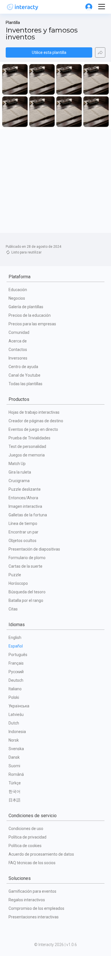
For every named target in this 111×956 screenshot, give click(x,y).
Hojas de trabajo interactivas (34, 412)
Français (16, 663)
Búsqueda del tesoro (27, 592)
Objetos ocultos (22, 540)
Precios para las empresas (32, 324)
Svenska (16, 748)
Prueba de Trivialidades (29, 438)
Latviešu (16, 714)
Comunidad (19, 332)
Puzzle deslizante (25, 489)
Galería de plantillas (26, 307)
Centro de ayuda (23, 366)
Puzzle (15, 575)
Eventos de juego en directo (33, 429)
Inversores (18, 358)
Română (16, 774)
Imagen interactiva (25, 506)
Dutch (14, 723)
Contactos (18, 349)
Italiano (15, 689)
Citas (13, 609)
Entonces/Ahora (23, 498)
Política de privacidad (27, 837)
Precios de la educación (30, 315)
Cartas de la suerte (25, 566)
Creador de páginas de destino (36, 421)
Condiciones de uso (26, 828)
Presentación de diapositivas (34, 549)
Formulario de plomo (27, 557)
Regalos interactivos (27, 900)
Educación (18, 289)
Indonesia (17, 731)
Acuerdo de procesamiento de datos (41, 854)
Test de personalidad (27, 446)
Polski (14, 697)
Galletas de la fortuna (28, 515)
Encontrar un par (23, 532)
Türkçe (15, 783)
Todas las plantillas (25, 383)
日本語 (14, 800)
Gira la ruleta (20, 472)
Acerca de (18, 341)
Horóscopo (18, 583)
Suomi (14, 766)
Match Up (17, 463)
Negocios (17, 298)
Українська (19, 706)
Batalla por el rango (26, 600)
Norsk (14, 740)
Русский (16, 671)
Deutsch (16, 680)
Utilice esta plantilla (49, 52)
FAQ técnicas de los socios (32, 862)
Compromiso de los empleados (36, 908)
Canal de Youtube (24, 375)
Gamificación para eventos (32, 891)
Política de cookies (25, 845)
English (15, 637)
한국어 (14, 791)
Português (18, 654)
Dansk (14, 757)
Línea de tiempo (23, 523)
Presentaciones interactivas (34, 917)
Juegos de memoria (27, 455)
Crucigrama (19, 480)
